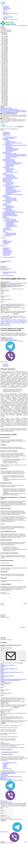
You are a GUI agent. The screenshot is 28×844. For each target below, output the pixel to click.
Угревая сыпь (9, 171)
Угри (4, 230)
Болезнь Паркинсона (10, 187)
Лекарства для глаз (7, 180)
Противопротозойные (10, 210)
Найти (20, 126)
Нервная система (7, 185)
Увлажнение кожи (10, 169)
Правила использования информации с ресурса (11, 776)
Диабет (4, 173)
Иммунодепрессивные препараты (10, 178)
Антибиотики (6, 133)
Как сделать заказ (7, 253)
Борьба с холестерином (11, 198)
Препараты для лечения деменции (13, 190)
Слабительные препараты (11, 149)
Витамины (5, 139)
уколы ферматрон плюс (6, 261)
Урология (5, 232)
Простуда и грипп (7, 205)
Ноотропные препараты (11, 189)
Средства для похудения (11, 199)
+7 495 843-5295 (13, 745)
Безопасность (6, 249)
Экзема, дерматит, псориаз (12, 172)
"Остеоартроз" (20, 662)
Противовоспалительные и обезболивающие (13, 212)
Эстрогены (8, 158)
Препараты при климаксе (11, 156)
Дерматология (6, 167)
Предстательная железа (11, 234)
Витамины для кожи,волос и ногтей (14, 142)
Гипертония (8, 227)
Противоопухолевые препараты (10, 215)
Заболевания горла (10, 206)
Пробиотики (8, 146)
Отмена (11, 17)
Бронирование (6, 247)
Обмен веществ (6, 196)
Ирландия (22, 285)
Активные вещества (7, 241)
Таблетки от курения (7, 229)
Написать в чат (4, 831)
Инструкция (6, 365)
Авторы (5, 767)
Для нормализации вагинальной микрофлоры (16, 155)
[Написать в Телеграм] (10, 350)
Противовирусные (7, 208)
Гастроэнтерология (7, 144)
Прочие (5, 216)
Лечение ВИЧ (9, 209)
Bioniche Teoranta (12, 285)
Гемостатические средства (11, 226)
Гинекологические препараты (9, 153)
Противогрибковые (10, 168)
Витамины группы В (10, 141)
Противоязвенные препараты (12, 148)
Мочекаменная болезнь (11, 233)
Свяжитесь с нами (7, 250)
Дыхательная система (8, 174)
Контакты (5, 9)
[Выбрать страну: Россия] (1, 106)
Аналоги (5, 240)
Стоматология (6, 228)
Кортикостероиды (10, 165)
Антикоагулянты (9, 223)
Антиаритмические (10, 222)
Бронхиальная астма (10, 175)
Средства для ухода (10, 182)
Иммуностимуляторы (8, 179)
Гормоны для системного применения (14, 162)
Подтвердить (6, 17)
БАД (4, 135)
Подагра (5, 203)
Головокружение (9, 188)
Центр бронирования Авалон (9, 272)
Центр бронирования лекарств (10, 762)
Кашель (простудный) (10, 176)
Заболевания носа (10, 207)
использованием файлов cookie (14, 805)
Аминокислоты (6, 132)
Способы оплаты (7, 8)
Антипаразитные (7, 134)
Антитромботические (10, 225)
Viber (25, 841)
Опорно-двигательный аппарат (10, 200)
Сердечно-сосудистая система (9, 220)
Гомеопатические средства (9, 159)
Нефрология (6, 195)
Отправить (16, 313)
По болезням (6, 243)
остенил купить (4, 266)
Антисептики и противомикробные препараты (16, 154)
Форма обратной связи (7, 778)
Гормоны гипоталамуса (11, 161)
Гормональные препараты (9, 160)
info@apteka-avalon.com (9, 773)
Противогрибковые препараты (10, 214)
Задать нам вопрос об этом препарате (9, 339)
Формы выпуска (6, 242)
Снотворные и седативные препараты (14, 194)
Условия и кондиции (7, 251)
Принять (23, 805)
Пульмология (6, 217)
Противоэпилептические (11, 192)
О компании (6, 6)
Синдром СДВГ (9, 193)
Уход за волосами (9, 183)
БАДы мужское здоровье (11, 136)
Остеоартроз (8, 201)
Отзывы (5, 765)
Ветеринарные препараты (9, 138)
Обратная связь (6, 254)
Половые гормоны (10, 166)
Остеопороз (8, 202)
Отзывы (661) (6, 7)
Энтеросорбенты (9, 151)
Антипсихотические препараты (13, 186)
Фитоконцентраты (7, 235)
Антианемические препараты (12, 221)
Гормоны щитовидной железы (12, 163)
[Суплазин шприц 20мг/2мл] (7, 275)
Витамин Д (8, 140)
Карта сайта (3, 777)
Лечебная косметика (7, 181)
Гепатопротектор (7, 152)
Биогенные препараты (11, 219)
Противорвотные (9, 147)
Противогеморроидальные (9, 213)
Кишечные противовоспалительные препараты (16, 145)
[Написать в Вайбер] (10, 360)
